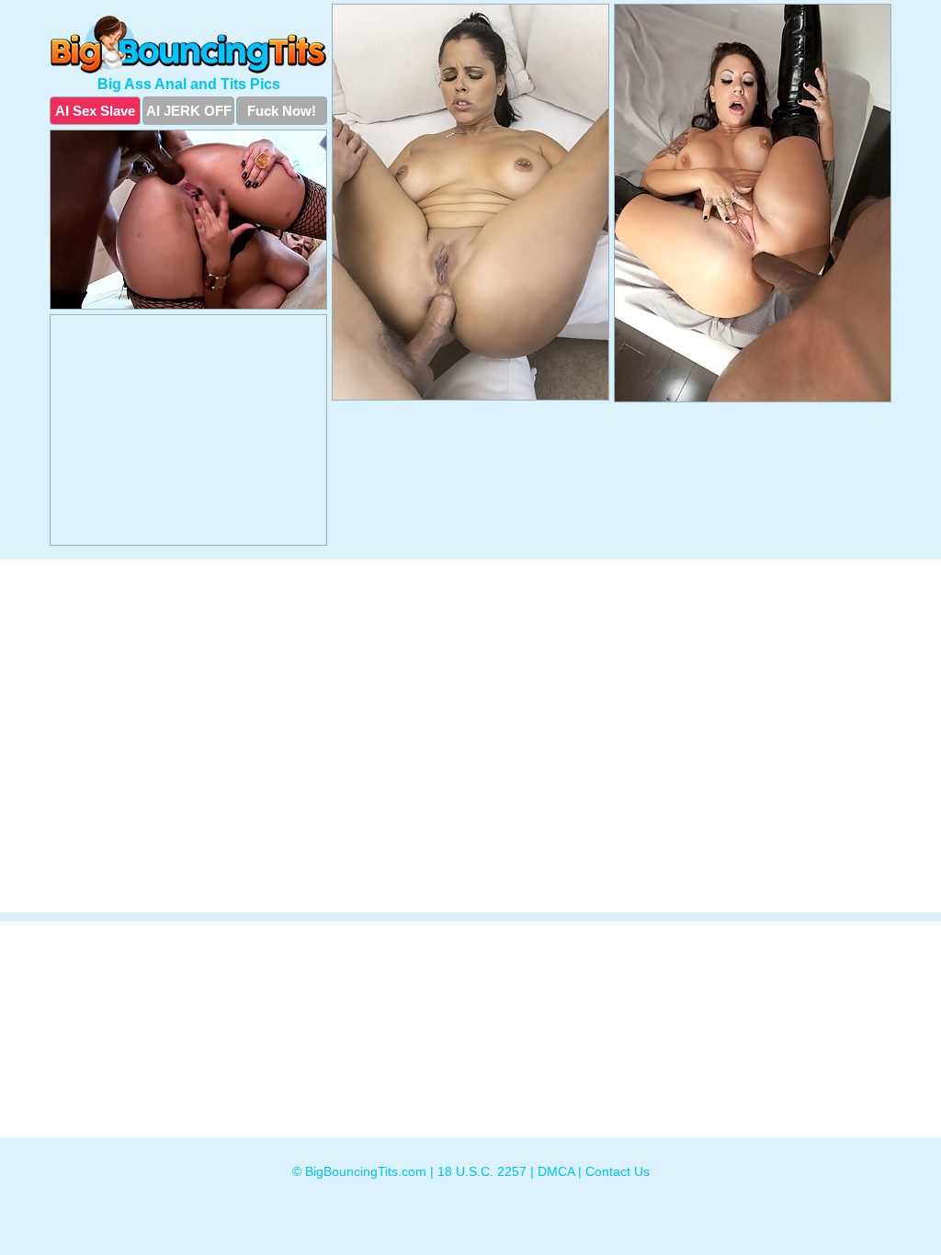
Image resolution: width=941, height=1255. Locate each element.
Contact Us (617, 1171)
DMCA (556, 1171)
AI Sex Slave (95, 111)
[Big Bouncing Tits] (188, 44)
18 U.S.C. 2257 (482, 1171)
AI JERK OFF (189, 111)
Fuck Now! (281, 111)
